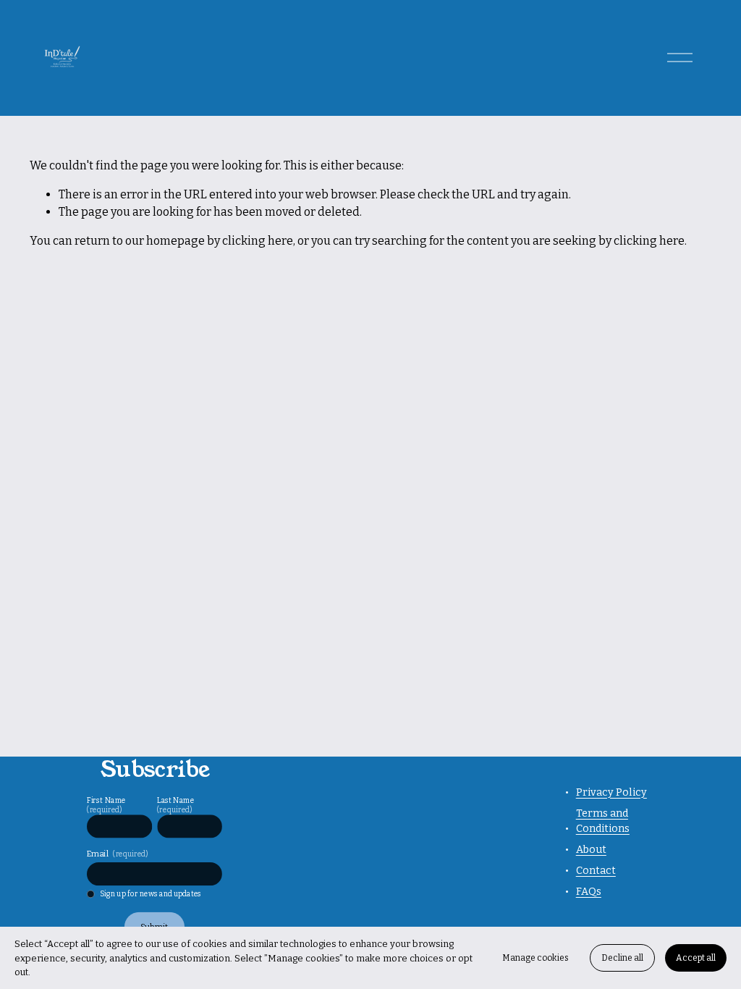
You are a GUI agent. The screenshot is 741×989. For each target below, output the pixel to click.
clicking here (257, 241)
